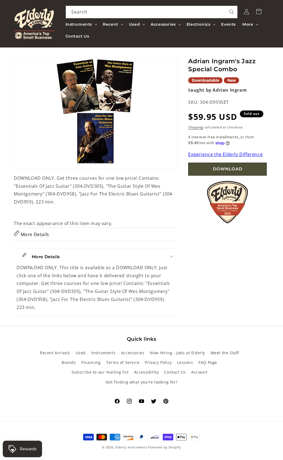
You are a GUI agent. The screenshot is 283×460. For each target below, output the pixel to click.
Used (81, 352)
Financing (91, 362)
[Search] (232, 12)
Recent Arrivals (55, 352)
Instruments (103, 352)
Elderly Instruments (131, 447)
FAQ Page (207, 362)
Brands (69, 362)
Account (199, 372)
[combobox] (152, 12)
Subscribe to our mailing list (100, 372)
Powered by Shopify (164, 447)
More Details (34, 234)
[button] (81, 24)
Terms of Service (123, 362)
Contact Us (175, 372)
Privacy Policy (158, 362)
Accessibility (146, 372)
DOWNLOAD (227, 168)
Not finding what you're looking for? (142, 382)
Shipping (195, 127)
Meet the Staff (225, 352)
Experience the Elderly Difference (225, 154)
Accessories (133, 352)
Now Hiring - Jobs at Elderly (177, 352)
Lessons (185, 362)
